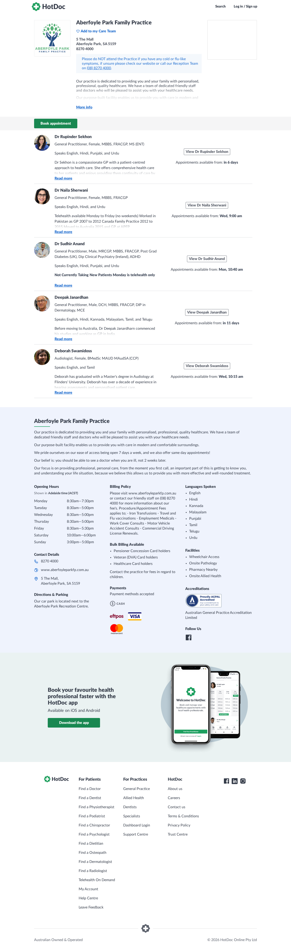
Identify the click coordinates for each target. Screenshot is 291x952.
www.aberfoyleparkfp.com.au (65, 570)
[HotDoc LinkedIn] (235, 781)
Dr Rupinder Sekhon (73, 137)
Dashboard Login (136, 825)
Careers (174, 798)
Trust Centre (178, 834)
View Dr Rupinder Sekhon (207, 152)
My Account (88, 889)
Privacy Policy (179, 825)
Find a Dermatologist (95, 862)
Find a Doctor (90, 789)
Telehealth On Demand (97, 880)
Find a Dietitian (91, 843)
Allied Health (133, 798)
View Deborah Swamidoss (207, 366)
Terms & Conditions (183, 816)
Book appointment (55, 123)
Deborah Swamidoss (73, 351)
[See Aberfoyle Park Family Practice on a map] (232, 39)
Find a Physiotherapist (96, 807)
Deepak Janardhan (71, 298)
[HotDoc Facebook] (226, 781)
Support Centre (135, 834)
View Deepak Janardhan (207, 312)
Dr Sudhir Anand (70, 244)
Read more (63, 178)
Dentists (130, 807)
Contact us (176, 807)
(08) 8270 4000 (99, 68)
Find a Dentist (90, 798)
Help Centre (88, 898)
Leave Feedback (91, 907)
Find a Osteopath (92, 852)
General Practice (136, 789)
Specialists (131, 816)
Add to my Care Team (98, 31)
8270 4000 (49, 561)
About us (175, 789)
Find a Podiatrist (92, 816)
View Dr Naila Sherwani (207, 205)
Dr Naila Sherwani (71, 190)
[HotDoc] (48, 6)
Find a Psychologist (94, 834)
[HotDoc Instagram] (243, 781)
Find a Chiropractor (94, 825)
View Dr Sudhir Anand (207, 259)
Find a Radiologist (93, 871)
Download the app (74, 723)
